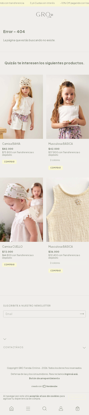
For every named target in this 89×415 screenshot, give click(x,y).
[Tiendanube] (44, 386)
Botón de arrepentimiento (44, 378)
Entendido (77, 397)
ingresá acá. (71, 374)
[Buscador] (44, 408)
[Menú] (28, 408)
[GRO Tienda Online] (11, 408)
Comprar (9, 162)
